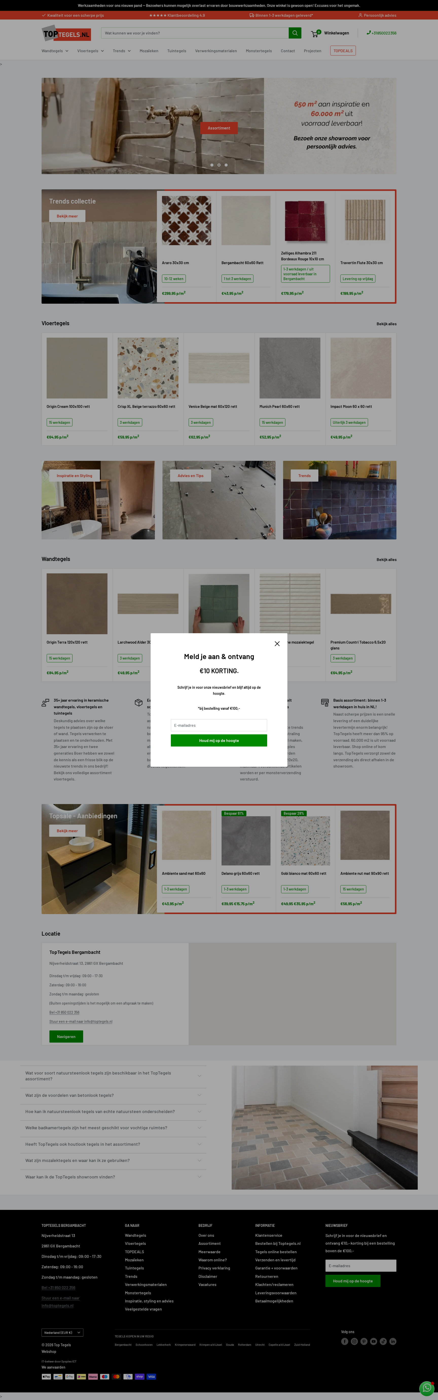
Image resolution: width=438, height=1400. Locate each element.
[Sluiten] (277, 643)
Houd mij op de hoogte (219, 740)
